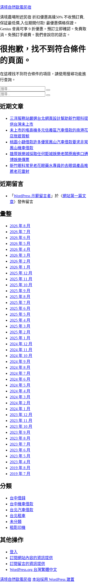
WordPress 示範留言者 (32, 196)
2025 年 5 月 (20, 314)
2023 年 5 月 (20, 456)
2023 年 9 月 (20, 432)
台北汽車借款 (21, 510)
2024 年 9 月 (20, 361)
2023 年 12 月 (21, 415)
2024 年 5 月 (20, 385)
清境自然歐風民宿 (15, 7)
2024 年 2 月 (20, 403)
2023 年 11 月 (21, 420)
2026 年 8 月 (20, 226)
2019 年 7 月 (20, 474)
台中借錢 (17, 498)
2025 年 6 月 (20, 308)
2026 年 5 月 (20, 243)
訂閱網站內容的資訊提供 (31, 558)
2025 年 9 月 (20, 291)
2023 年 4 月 (20, 462)
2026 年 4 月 (20, 249)
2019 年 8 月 (20, 468)
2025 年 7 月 (20, 302)
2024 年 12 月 (21, 344)
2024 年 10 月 (21, 356)
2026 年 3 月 (20, 255)
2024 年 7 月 (20, 373)
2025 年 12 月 (21, 273)
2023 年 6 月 (20, 450)
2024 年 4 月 (20, 391)
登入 (14, 552)
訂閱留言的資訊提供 (27, 564)
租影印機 (17, 527)
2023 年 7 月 (20, 444)
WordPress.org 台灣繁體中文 (33, 569)
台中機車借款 (21, 504)
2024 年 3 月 (20, 397)
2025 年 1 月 (20, 338)
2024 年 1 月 (20, 409)
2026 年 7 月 (20, 232)
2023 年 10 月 (21, 426)
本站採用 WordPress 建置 (53, 579)
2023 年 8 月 (20, 438)
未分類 (16, 522)
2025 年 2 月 (20, 332)
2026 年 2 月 (20, 261)
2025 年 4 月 (20, 320)
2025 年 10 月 (21, 285)
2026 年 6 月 (20, 238)
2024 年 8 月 (20, 367)
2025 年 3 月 (20, 326)
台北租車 (17, 516)
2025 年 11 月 (21, 279)
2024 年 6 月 (20, 379)
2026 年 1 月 (20, 267)
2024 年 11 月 (21, 350)
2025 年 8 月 (20, 297)
